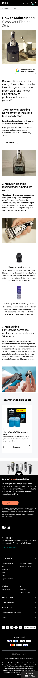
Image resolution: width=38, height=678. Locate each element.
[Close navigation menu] (35, 3)
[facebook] (16, 627)
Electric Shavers (7, 563)
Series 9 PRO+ (6, 569)
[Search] (24, 3)
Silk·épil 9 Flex (6, 589)
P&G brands (12, 510)
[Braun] (5, 3)
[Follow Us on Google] (25, 70)
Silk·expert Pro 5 (25, 592)
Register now (10, 503)
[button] (35, 558)
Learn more (10, 142)
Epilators (5, 586)
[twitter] (20, 627)
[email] (12, 627)
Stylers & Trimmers (26, 563)
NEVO (3, 566)
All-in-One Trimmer (25, 566)
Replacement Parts (7, 579)
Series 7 (4, 576)
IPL (21, 586)
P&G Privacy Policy (6, 516)
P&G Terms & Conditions (25, 514)
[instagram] (3, 627)
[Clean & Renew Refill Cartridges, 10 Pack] (16, 417)
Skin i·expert (23, 589)
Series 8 (4, 572)
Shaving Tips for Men (10, 8)
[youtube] (7, 627)
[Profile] (28, 3)
